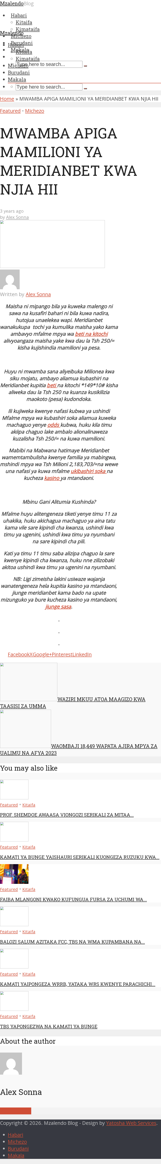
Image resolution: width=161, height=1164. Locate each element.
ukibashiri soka (89, 471)
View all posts (15, 1110)
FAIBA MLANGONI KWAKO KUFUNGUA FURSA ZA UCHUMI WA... (73, 899)
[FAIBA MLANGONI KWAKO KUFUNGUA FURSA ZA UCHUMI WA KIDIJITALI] (14, 882)
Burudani (19, 72)
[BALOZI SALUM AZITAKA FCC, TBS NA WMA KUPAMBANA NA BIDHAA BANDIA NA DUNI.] (14, 924)
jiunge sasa (58, 606)
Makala (17, 79)
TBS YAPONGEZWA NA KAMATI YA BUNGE (48, 1026)
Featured (10, 110)
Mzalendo (12, 33)
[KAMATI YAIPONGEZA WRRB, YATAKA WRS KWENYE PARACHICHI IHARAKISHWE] (14, 966)
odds (53, 424)
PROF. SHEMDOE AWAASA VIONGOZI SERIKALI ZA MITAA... (67, 815)
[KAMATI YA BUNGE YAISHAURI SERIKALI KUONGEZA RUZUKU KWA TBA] (14, 839)
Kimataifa (28, 58)
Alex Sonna (17, 217)
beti (52, 385)
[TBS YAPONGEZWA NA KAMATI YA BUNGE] (14, 1009)
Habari (16, 45)
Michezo (18, 65)
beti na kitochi (91, 333)
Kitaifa (24, 51)
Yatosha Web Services (131, 1123)
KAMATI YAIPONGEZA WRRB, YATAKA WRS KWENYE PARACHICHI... (77, 984)
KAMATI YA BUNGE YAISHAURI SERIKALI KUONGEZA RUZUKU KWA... (79, 857)
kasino (52, 477)
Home (7, 98)
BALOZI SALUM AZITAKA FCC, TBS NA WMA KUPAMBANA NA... (72, 942)
